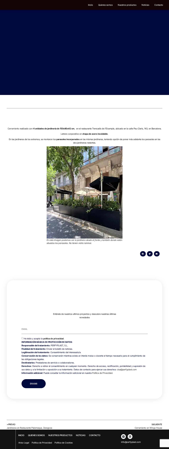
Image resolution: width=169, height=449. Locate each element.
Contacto (158, 5)
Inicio (90, 5)
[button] (143, 253)
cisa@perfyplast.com (127, 369)
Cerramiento (13, 128)
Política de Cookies (64, 442)
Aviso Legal (23, 442)
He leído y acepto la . (83, 355)
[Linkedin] (130, 436)
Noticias (145, 5)
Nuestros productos (127, 5)
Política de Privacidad (102, 373)
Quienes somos (105, 5)
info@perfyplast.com (131, 442)
